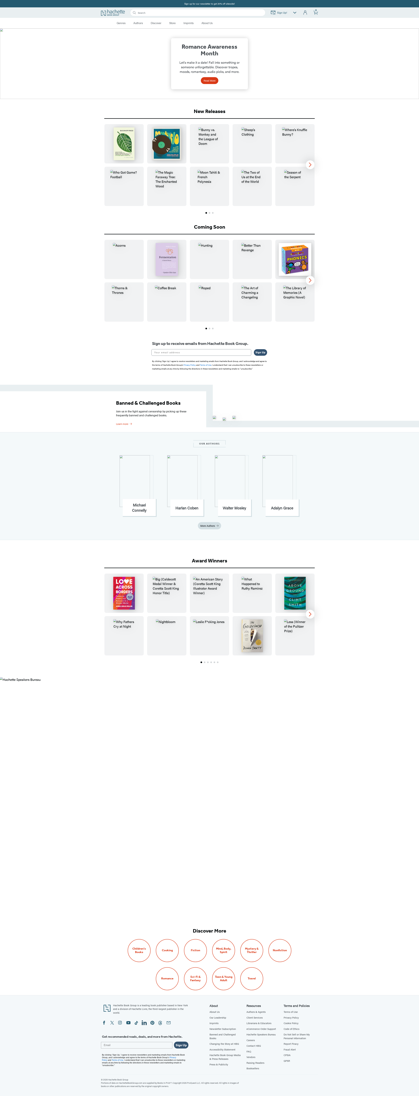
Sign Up (260, 352)
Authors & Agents (256, 1011)
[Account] (305, 13)
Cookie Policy (291, 1023)
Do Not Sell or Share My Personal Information (297, 1036)
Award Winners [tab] (209, 560)
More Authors (207, 525)
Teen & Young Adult (223, 978)
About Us (215, 1011)
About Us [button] (207, 23)
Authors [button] (138, 23)
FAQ (248, 1051)
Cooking (167, 950)
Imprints (188, 23)
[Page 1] (206, 213)
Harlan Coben (186, 507)
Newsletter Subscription (223, 1028)
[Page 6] (217, 662)
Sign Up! (282, 12)
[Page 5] (214, 662)
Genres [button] (121, 23)
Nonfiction (280, 950)
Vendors (250, 1057)
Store (172, 23)
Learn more (122, 423)
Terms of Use (291, 1011)
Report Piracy (291, 1043)
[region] (209, 165)
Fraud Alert (290, 1049)
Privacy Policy (291, 1017)
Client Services (254, 1017)
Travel (252, 978)
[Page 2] (209, 213)
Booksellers (252, 1068)
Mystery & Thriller (252, 950)
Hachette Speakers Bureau (261, 1034)
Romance (167, 978)
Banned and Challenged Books (223, 1036)
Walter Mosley (234, 507)
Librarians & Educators (258, 1023)
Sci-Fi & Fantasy (195, 978)
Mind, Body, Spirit (223, 950)
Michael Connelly (139, 507)
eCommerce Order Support (261, 1028)
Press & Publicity (219, 1064)
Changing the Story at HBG (224, 1043)
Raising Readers (255, 1062)
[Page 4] (211, 662)
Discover (156, 23)
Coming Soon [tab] (209, 227)
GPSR (287, 1060)
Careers (250, 1040)
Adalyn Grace (282, 507)
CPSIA (287, 1055)
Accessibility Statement (222, 1049)
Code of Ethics (291, 1028)
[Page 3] (212, 213)
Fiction (195, 950)
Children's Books (139, 950)
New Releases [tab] (209, 111)
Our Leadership (218, 1017)
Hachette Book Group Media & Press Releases (225, 1056)
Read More (210, 80)
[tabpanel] (209, 169)
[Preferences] (294, 13)
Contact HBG (253, 1045)
